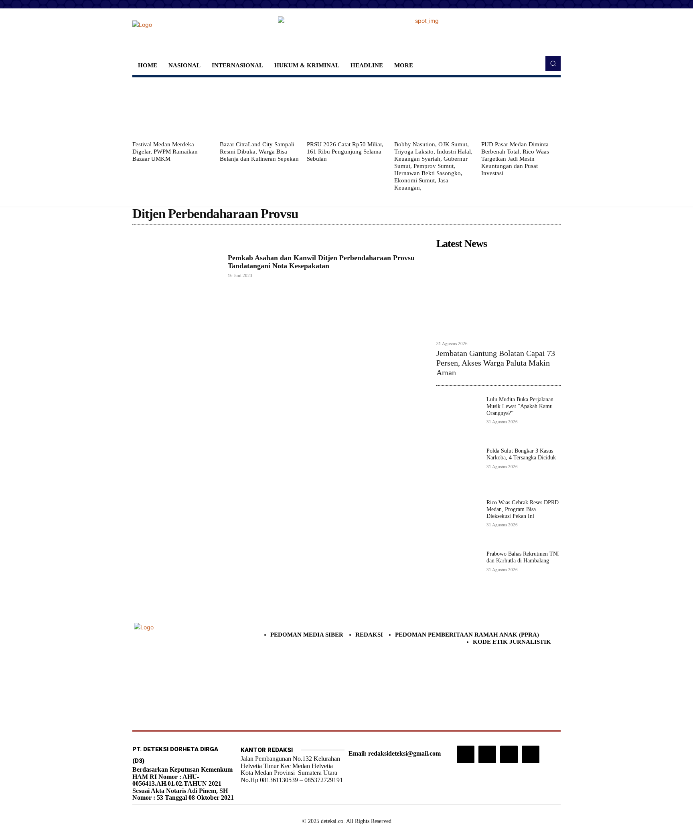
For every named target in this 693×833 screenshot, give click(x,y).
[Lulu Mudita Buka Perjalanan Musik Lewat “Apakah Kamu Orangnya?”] (458, 418)
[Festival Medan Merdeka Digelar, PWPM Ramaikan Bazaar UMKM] (172, 109)
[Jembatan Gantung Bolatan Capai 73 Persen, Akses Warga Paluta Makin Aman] (498, 294)
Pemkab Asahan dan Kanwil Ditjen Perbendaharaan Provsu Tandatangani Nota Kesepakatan (321, 262)
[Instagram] (465, 754)
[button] (553, 63)
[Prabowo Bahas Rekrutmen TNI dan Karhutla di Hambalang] (458, 572)
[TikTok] (487, 754)
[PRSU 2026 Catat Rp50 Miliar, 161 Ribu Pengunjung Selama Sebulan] (346, 109)
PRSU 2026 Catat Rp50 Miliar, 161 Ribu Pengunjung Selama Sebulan (345, 151)
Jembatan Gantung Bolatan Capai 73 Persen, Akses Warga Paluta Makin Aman (495, 363)
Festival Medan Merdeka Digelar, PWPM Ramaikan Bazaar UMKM (165, 151)
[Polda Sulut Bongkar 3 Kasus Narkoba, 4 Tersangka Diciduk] (458, 469)
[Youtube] (530, 754)
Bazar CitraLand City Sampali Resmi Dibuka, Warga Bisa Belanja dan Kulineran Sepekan (259, 151)
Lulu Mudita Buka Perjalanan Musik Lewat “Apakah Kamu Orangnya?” (519, 406)
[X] (509, 754)
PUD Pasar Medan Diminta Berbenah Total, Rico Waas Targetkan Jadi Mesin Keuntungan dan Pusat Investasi (515, 158)
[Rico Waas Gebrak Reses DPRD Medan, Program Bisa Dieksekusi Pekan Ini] (458, 521)
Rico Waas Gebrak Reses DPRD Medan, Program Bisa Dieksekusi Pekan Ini (522, 509)
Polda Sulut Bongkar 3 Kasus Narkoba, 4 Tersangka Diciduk (521, 454)
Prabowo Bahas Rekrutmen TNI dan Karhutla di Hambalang (522, 557)
